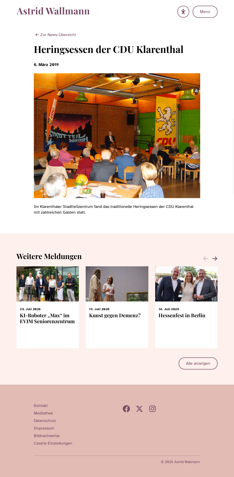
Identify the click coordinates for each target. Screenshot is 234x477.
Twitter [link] (139, 408)
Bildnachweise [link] (47, 435)
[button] (215, 258)
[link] (230, 123)
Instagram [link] (152, 408)
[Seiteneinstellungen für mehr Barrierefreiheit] (183, 12)
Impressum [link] (44, 428)
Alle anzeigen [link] (198, 363)
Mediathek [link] (43, 413)
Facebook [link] (126, 408)
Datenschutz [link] (45, 420)
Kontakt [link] (41, 405)
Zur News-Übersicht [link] (58, 34)
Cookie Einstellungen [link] (53, 443)
